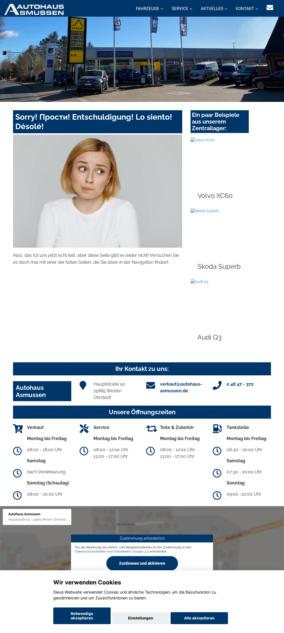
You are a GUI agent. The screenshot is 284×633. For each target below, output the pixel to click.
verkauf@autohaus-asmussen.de (181, 387)
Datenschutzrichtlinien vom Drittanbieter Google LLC (112, 551)
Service (180, 8)
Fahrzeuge (147, 8)
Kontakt (245, 8)
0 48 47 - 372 (240, 384)
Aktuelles (212, 8)
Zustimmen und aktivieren (142, 563)
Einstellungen (140, 618)
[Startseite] (34, 9)
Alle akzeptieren (199, 618)
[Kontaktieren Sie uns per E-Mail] (270, 8)
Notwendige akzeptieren (82, 615)
